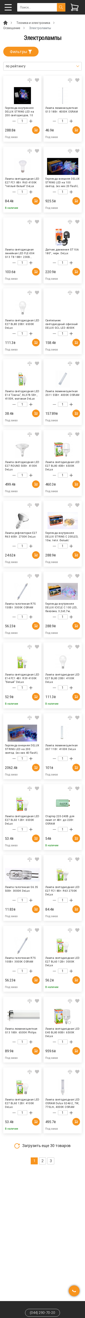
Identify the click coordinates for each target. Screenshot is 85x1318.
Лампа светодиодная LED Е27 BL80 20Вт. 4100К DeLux (62, 678)
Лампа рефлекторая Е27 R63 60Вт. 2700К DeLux (21, 534)
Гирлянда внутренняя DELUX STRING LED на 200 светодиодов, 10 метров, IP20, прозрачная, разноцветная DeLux (22, 111)
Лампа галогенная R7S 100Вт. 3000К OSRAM (20, 959)
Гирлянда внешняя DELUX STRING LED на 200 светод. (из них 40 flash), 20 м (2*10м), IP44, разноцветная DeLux (22, 749)
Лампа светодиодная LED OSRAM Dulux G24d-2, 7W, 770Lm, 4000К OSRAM (62, 1103)
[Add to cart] (36, 130)
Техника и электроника (33, 23)
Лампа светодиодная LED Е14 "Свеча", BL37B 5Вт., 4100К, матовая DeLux (22, 395)
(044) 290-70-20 (42, 1313)
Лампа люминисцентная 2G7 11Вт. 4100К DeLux (61, 747)
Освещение (11, 28)
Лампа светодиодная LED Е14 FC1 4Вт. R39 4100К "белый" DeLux (22, 678)
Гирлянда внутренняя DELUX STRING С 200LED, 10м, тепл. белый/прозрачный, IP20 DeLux (61, 536)
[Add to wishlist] (37, 80)
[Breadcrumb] (5, 22)
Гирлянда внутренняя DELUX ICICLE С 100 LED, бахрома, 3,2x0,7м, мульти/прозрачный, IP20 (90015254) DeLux (62, 607)
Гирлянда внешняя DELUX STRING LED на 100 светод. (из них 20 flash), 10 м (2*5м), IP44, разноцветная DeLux (62, 182)
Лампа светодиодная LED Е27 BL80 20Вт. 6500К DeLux (22, 324)
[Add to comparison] (29, 80)
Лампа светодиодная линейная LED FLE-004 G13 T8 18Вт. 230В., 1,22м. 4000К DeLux (19, 253)
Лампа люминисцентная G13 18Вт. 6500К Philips (21, 1030)
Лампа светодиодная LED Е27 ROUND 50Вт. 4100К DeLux (22, 466)
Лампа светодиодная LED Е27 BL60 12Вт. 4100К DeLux (22, 1103)
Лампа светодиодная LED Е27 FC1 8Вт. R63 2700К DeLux (62, 891)
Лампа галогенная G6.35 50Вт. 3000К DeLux (21, 889)
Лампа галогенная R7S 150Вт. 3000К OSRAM (20, 605)
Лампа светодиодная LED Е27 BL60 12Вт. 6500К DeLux (22, 820)
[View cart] (75, 7)
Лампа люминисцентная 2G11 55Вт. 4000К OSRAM (62, 393)
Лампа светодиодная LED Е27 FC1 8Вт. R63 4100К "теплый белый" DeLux (22, 182)
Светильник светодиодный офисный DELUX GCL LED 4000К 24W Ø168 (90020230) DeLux (61, 324)
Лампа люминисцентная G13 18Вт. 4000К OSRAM (61, 109)
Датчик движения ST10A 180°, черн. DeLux (62, 251)
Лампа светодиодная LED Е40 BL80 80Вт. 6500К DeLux (62, 1032)
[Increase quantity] (30, 121)
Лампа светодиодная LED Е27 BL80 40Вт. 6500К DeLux (62, 466)
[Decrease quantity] (13, 121)
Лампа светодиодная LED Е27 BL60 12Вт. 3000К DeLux (62, 961)
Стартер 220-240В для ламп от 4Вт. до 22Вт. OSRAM (60, 820)
